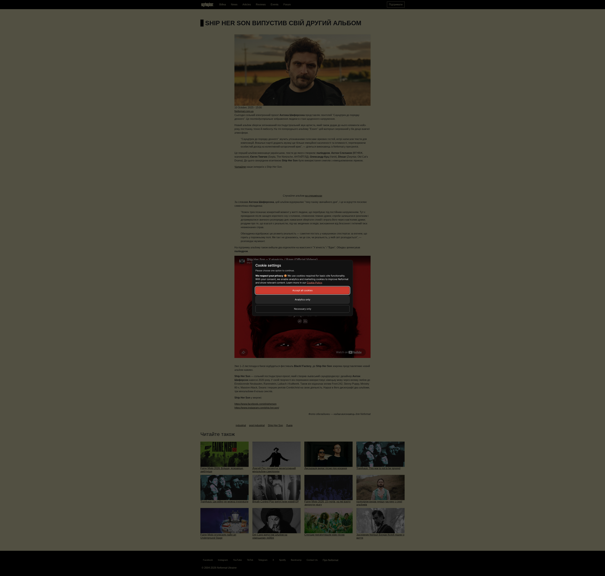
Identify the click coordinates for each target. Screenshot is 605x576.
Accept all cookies (302, 290)
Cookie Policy (314, 282)
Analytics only (302, 299)
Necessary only (302, 308)
